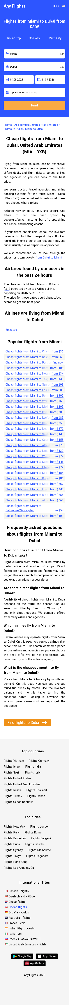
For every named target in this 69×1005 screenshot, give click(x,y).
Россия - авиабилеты (23, 939)
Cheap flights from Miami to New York (30, 373)
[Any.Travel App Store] (47, 958)
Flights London (39, 826)
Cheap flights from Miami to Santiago (30, 462)
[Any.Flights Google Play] (22, 958)
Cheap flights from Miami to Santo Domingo (34, 434)
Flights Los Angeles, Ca (19, 867)
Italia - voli (15, 933)
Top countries (32, 751)
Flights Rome (33, 832)
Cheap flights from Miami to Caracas (29, 484)
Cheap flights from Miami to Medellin (29, 467)
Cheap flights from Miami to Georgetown (32, 439)
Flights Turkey (13, 796)
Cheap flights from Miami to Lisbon (28, 428)
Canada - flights (19, 891)
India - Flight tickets (22, 928)
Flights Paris (12, 832)
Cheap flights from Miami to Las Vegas (31, 417)
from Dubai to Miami (49, 257)
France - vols (17, 923)
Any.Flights (15, 6)
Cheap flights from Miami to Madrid (28, 406)
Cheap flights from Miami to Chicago (29, 412)
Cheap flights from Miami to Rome (28, 395)
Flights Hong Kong (15, 862)
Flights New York (14, 826)
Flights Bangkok (41, 838)
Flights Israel (12, 766)
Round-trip (14, 38)
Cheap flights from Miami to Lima (27, 450)
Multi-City (55, 38)
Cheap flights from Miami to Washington (31, 456)
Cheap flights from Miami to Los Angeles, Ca (34, 390)
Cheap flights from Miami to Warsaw (29, 401)
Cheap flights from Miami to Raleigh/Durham (34, 357)
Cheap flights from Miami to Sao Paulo (30, 473)
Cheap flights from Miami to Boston (29, 368)
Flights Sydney (13, 850)
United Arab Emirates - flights (28, 944)
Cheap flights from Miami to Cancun (29, 516)
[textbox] (34, 53)
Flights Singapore (37, 856)
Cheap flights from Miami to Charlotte (30, 351)
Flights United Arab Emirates (22, 784)
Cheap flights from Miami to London (29, 489)
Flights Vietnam (14, 760)
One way (34, 38)
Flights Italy (32, 772)
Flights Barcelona (15, 838)
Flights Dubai (12, 844)
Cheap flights (17, 902)
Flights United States (17, 778)
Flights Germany (39, 760)
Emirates (11, 330)
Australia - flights (20, 918)
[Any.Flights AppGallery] (35, 965)
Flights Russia (13, 790)
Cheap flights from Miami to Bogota (29, 478)
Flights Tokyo (12, 856)
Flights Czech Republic (18, 802)
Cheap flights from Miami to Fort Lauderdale (34, 362)
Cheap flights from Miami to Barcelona (30, 423)
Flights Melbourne (39, 850)
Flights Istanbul (35, 844)
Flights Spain (12, 772)
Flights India (33, 766)
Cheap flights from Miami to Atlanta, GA (31, 445)
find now (58, 362)
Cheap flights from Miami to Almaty (28, 500)
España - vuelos (19, 912)
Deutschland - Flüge (22, 896)
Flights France (36, 796)
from (57, 351)
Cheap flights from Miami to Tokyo (28, 379)
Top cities (32, 817)
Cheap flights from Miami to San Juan (30, 384)
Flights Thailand (36, 790)
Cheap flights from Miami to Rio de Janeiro (33, 495)
